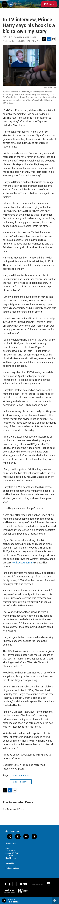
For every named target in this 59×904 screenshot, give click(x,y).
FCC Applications (12, 868)
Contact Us (9, 863)
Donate (50, 4)
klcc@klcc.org (10, 858)
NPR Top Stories (21, 782)
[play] (4, 900)
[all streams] (55, 900)
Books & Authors (21, 775)
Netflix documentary (23, 562)
